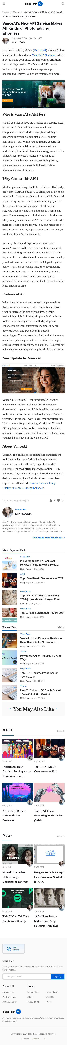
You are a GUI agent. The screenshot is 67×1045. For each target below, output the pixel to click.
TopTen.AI (40, 50)
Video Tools (25, 557)
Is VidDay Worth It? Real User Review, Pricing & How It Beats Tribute (38, 565)
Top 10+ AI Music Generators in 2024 (41, 578)
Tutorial (23, 651)
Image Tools (25, 591)
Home (5, 12)
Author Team (9, 997)
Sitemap (25, 1039)
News (16, 12)
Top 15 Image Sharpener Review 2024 (42, 613)
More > (61, 731)
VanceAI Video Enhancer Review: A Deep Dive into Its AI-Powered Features (41, 642)
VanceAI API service (44, 55)
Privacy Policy (9, 1001)
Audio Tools (52, 992)
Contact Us (8, 992)
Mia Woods (23, 514)
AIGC (22, 574)
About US (8, 986)
